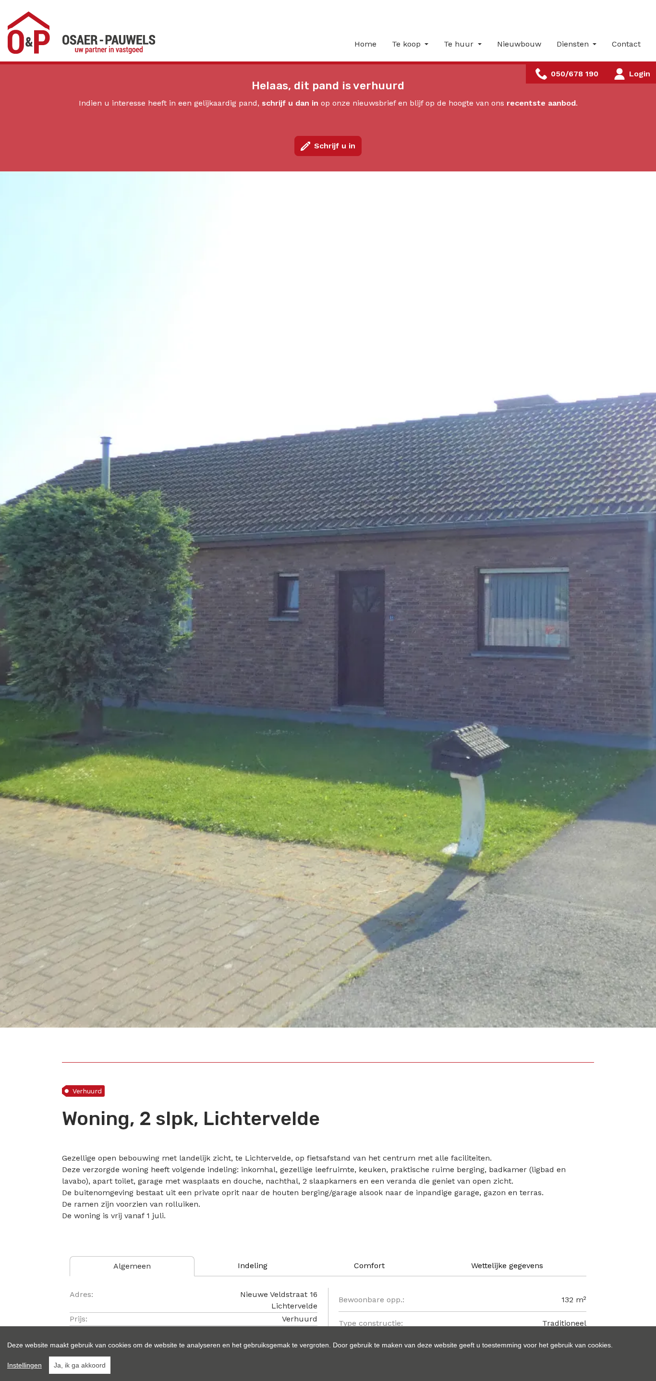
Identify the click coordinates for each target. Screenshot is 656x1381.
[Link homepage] (84, 33)
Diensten (574, 43)
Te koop (407, 43)
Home (365, 43)
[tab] (132, 1266)
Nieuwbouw (519, 43)
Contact (626, 43)
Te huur (460, 43)
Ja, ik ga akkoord (80, 1365)
